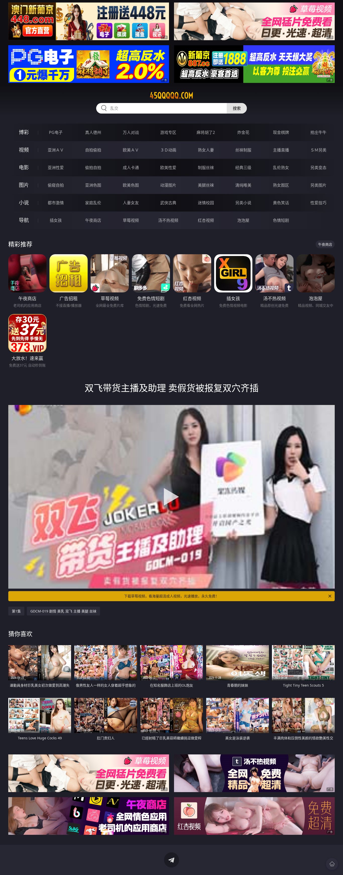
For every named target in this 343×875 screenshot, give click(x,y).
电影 (24, 167)
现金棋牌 (281, 132)
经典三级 (243, 167)
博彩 (24, 132)
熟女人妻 (206, 150)
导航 (24, 220)
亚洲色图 (93, 185)
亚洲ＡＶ (56, 150)
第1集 (16, 611)
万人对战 (131, 132)
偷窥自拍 (56, 185)
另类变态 (318, 167)
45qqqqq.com (171, 95)
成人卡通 (131, 167)
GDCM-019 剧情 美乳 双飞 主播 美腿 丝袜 (63, 611)
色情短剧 (281, 220)
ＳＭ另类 (318, 150)
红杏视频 (206, 220)
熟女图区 (281, 185)
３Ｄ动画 (168, 150)
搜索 (237, 108)
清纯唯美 (243, 185)
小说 (24, 202)
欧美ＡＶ (131, 150)
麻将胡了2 (206, 132)
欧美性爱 (168, 167)
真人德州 (93, 132)
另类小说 (243, 202)
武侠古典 (168, 202)
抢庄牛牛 (318, 132)
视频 (24, 149)
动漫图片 (168, 185)
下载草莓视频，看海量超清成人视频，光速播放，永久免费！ (171, 596)
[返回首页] (332, 864)
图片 (24, 185)
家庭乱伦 (93, 202)
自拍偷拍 (93, 150)
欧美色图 (131, 185)
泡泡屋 (243, 220)
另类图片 (318, 185)
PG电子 (56, 132)
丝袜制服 (243, 150)
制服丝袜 (206, 167)
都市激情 (56, 202)
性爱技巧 (318, 202)
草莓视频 (131, 220)
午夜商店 (93, 220)
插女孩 (56, 220)
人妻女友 (131, 202)
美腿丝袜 (206, 185)
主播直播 (281, 150)
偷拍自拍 (93, 167)
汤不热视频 (168, 220)
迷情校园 (206, 202)
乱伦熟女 (281, 167)
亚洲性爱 (56, 167)
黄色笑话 (281, 202)
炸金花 (243, 132)
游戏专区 (168, 132)
